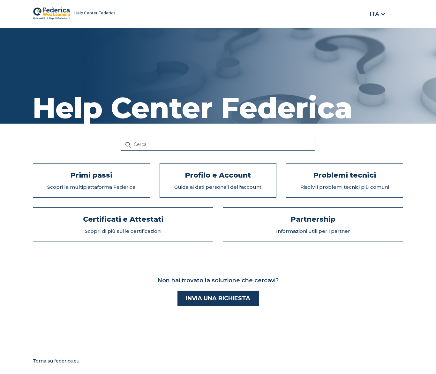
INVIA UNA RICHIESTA (218, 298)
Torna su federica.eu (56, 361)
